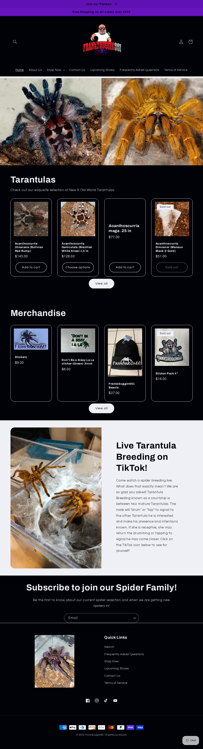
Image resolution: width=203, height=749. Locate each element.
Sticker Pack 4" (167, 373)
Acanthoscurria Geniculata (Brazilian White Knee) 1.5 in (77, 247)
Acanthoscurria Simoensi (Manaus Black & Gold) (169, 247)
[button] (15, 41)
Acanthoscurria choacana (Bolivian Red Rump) (29, 247)
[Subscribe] (134, 618)
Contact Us (112, 675)
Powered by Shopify (116, 735)
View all (101, 283)
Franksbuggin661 (94, 735)
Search (109, 646)
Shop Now (111, 661)
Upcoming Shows (116, 668)
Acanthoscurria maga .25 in (124, 228)
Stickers (21, 357)
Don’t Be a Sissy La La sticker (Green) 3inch (78, 361)
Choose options (78, 267)
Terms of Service (115, 682)
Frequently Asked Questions (124, 654)
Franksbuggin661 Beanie (122, 385)
